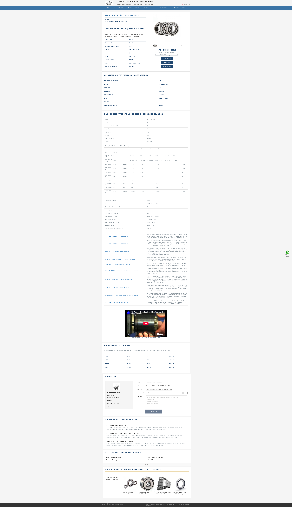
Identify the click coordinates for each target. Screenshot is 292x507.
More (146, 464)
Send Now (153, 412)
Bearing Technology (133, 8)
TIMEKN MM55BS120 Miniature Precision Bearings (120, 259)
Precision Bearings (179, 8)
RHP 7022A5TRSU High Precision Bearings (117, 236)
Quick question (141, 393)
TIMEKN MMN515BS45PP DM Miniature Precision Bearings (122, 295)
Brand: (107, 50)
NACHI (107, 368)
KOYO (148, 364)
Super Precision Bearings (150, 8)
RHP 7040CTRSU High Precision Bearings (117, 251)
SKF (148, 356)
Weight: (106, 102)
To (138, 385)
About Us (104, 504)
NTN (106, 360)
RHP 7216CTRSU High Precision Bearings (117, 288)
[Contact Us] (288, 253)
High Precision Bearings (165, 8)
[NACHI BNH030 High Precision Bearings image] (167, 28)
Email (139, 382)
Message (139, 396)
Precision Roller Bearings (117, 11)
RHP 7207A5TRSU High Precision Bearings (117, 265)
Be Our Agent (167, 66)
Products (108, 11)
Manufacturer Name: (111, 66)
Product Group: (109, 60)
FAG (148, 360)
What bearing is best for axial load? (119, 441)
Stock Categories (119, 8)
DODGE (149, 368)
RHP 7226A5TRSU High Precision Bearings (117, 243)
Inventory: (108, 53)
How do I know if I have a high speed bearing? (123, 433)
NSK (106, 356)
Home (108, 8)
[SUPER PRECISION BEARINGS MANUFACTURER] (109, 2)
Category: (107, 56)
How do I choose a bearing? (116, 425)
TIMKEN (107, 364)
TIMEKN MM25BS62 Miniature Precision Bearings (119, 279)
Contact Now (167, 59)
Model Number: (109, 43)
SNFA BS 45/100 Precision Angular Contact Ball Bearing (121, 271)
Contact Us (111, 504)
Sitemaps (122, 504)
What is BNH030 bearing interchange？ (166, 55)
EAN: (106, 63)
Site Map (117, 504)
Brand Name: (108, 39)
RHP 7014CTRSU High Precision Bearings (117, 302)
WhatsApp (167, 62)
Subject (139, 389)
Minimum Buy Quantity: (112, 46)
